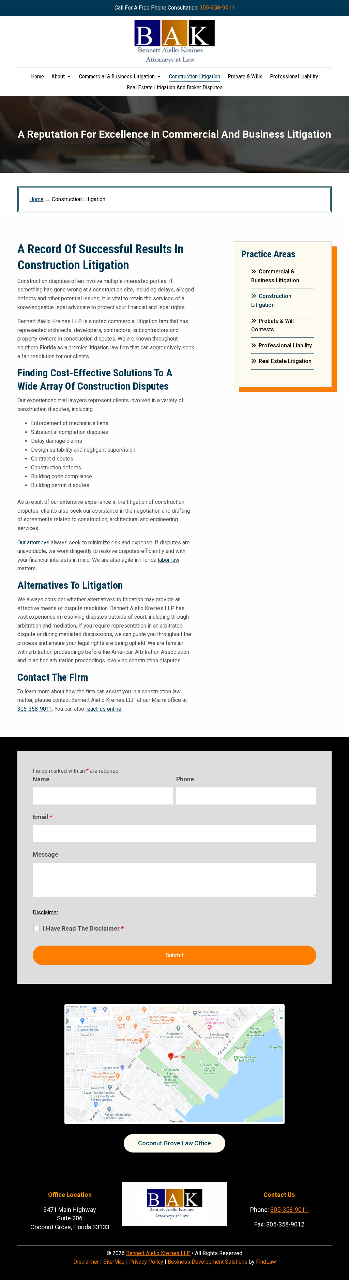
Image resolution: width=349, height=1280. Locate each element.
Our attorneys (33, 542)
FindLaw (266, 1262)
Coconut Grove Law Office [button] (174, 1143)
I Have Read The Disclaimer (83, 928)
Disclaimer (45, 912)
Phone (185, 779)
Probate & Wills (245, 77)
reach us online (103, 709)
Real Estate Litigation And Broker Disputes (175, 88)
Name (41, 779)
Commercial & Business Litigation (117, 77)
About (58, 77)
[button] (342, 1230)
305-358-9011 (217, 7)
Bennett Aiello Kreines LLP (158, 1253)
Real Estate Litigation (285, 361)
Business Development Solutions (207, 1262)
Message (45, 854)
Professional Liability (294, 77)
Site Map (114, 1262)
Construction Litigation (194, 77)
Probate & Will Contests (272, 325)
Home (37, 77)
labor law (168, 560)
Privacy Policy (146, 1262)
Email (42, 816)
